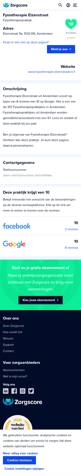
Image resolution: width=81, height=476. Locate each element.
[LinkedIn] (5, 392)
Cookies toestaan (19, 460)
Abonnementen (14, 370)
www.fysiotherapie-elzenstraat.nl (51, 72)
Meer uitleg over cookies (20, 453)
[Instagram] (22, 392)
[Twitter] (31, 392)
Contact (8, 351)
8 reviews (71, 248)
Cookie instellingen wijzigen (24, 469)
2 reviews (71, 229)
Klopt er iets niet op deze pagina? (26, 42)
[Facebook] (14, 392)
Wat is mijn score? (15, 376)
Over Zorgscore (13, 326)
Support (8, 345)
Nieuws (8, 338)
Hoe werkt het (12, 332)
